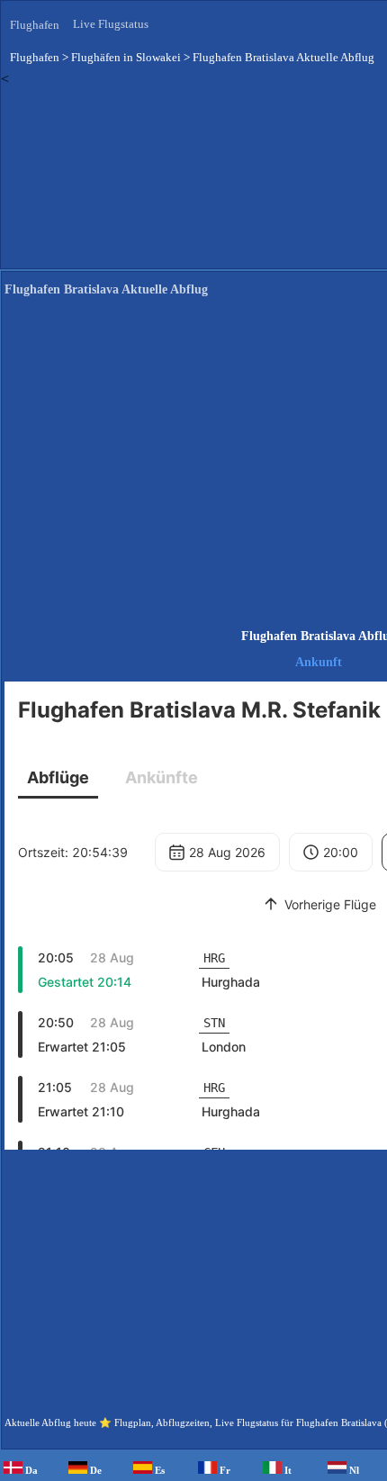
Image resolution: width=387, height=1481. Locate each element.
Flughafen (34, 25)
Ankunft (318, 662)
